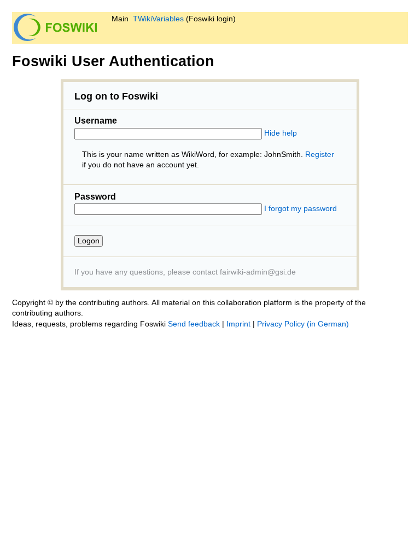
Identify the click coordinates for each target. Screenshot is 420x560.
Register (319, 154)
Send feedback (194, 324)
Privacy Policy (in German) (303, 324)
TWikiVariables (158, 19)
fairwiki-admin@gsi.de (258, 272)
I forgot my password (300, 209)
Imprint (238, 324)
